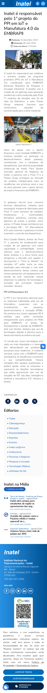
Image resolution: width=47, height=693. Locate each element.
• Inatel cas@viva (16, 447)
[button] (23, 686)
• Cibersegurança (16, 423)
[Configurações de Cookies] (6, 687)
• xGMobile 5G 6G (16, 471)
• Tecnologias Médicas (18, 466)
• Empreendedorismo (18, 432)
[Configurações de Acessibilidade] (38, 4)
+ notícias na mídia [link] (14, 489)
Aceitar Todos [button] (23, 672)
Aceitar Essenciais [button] (23, 678)
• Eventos (12, 442)
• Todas (11, 418)
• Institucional (14, 452)
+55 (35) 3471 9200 (14, 579)
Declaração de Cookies (27, 665)
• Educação (13, 428)
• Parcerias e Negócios (18, 456)
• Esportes (12, 437)
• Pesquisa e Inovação (18, 461)
